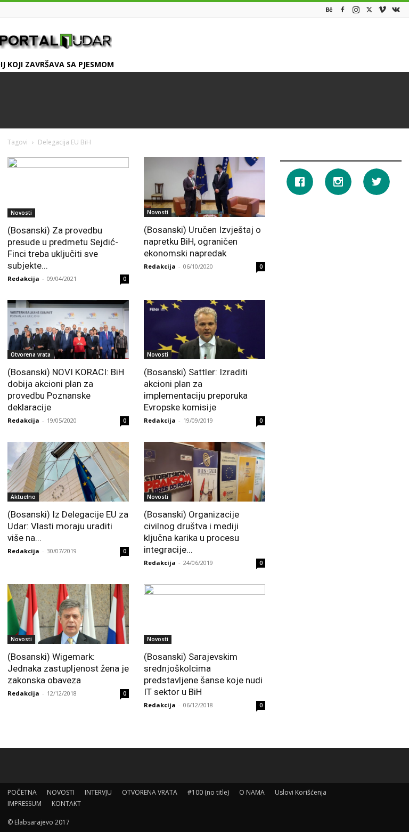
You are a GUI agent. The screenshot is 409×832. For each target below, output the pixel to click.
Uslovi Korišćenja (300, 792)
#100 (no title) (208, 792)
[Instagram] (356, 9)
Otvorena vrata (31, 354)
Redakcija (23, 278)
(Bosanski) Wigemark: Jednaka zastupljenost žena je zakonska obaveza (68, 668)
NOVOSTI (61, 792)
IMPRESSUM (24, 803)
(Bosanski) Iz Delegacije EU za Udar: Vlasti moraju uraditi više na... (67, 526)
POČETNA (22, 792)
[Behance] (329, 9)
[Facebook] (342, 9)
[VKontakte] (396, 9)
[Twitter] (369, 9)
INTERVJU (98, 792)
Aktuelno (23, 496)
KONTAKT (66, 803)
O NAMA (252, 792)
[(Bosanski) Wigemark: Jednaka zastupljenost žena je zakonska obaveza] (68, 614)
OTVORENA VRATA (149, 792)
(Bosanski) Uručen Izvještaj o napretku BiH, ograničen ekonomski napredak (202, 241)
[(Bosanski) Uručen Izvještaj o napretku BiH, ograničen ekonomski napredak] (204, 187)
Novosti (21, 212)
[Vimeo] (382, 9)
